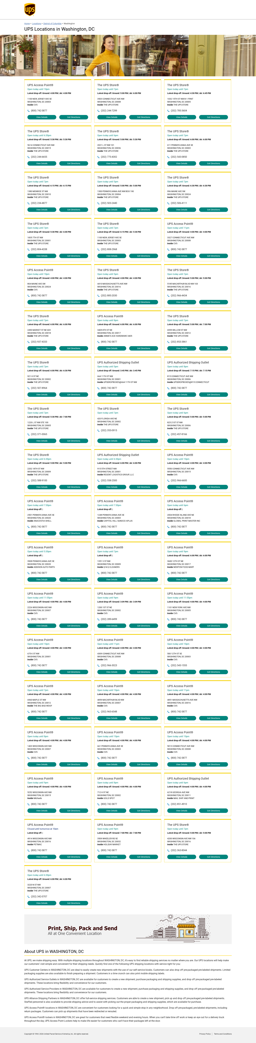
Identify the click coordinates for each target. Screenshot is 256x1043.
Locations (36, 23)
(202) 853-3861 (179, 341)
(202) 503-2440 (109, 203)
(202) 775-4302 (109, 156)
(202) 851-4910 (179, 804)
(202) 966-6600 (179, 480)
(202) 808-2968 (109, 249)
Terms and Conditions (223, 1034)
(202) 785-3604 (179, 110)
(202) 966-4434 (179, 295)
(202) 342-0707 (39, 896)
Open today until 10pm (38, 89)
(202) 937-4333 (39, 341)
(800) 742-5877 (39, 110)
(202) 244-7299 (109, 110)
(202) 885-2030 (109, 295)
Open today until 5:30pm (39, 551)
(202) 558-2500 (109, 480)
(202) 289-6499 (109, 619)
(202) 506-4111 (179, 203)
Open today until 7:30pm (39, 505)
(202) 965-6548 (109, 711)
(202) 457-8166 (179, 434)
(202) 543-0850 (179, 156)
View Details (41, 117)
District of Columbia (52, 23)
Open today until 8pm (107, 320)
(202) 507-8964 (39, 388)
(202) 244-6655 (39, 156)
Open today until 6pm (107, 135)
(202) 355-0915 (109, 430)
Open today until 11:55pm (39, 597)
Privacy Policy (205, 1034)
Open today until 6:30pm (39, 135)
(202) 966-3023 (109, 665)
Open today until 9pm (177, 551)
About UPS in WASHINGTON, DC (54, 951)
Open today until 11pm (178, 228)
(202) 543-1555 (179, 665)
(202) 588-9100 (39, 480)
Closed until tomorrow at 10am (42, 829)
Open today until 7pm (107, 89)
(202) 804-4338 (39, 249)
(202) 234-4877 (39, 203)
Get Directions (73, 117)
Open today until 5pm (107, 181)
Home (27, 23)
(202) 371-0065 (39, 434)
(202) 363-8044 (179, 850)
